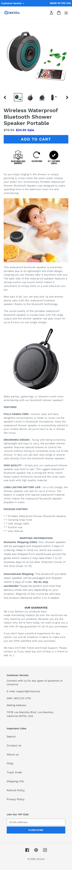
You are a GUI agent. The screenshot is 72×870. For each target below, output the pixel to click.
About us (13, 754)
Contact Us (14, 745)
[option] (18, 97)
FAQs (10, 763)
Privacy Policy (15, 799)
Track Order (14, 772)
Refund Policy (16, 790)
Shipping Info (15, 781)
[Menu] (66, 12)
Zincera (40, 859)
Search (11, 736)
